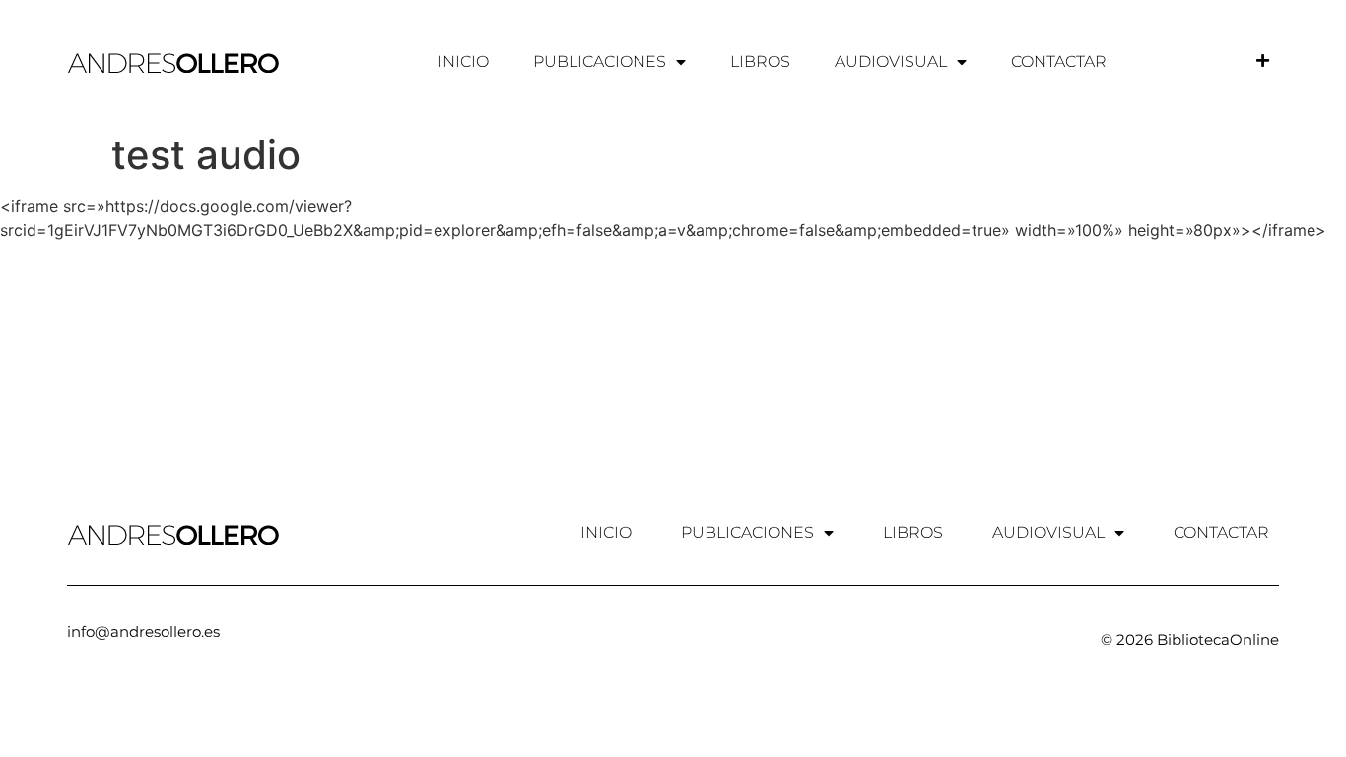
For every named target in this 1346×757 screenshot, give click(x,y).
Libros (760, 61)
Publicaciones (599, 61)
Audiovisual (891, 61)
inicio (463, 61)
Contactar (1059, 61)
